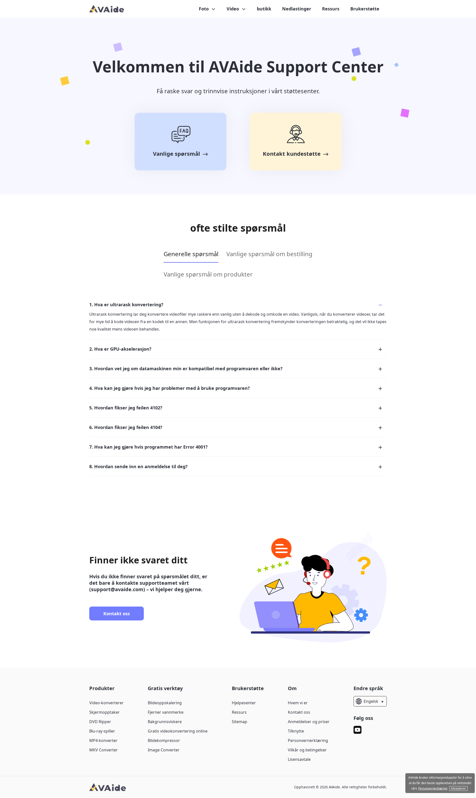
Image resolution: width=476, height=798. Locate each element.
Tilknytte (296, 731)
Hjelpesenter (244, 703)
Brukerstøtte (364, 9)
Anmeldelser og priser (308, 721)
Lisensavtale (299, 759)
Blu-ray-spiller (102, 731)
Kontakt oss (116, 613)
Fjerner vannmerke (165, 712)
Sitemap (239, 721)
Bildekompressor (164, 740)
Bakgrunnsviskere (165, 721)
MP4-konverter (103, 740)
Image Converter (163, 750)
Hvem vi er (298, 703)
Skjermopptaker (104, 712)
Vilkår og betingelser (307, 750)
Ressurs (330, 9)
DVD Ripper (100, 721)
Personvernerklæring (308, 740)
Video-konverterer (106, 703)
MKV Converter (103, 750)
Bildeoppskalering (165, 703)
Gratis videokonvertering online (178, 731)
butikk (264, 9)
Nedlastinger (296, 9)
